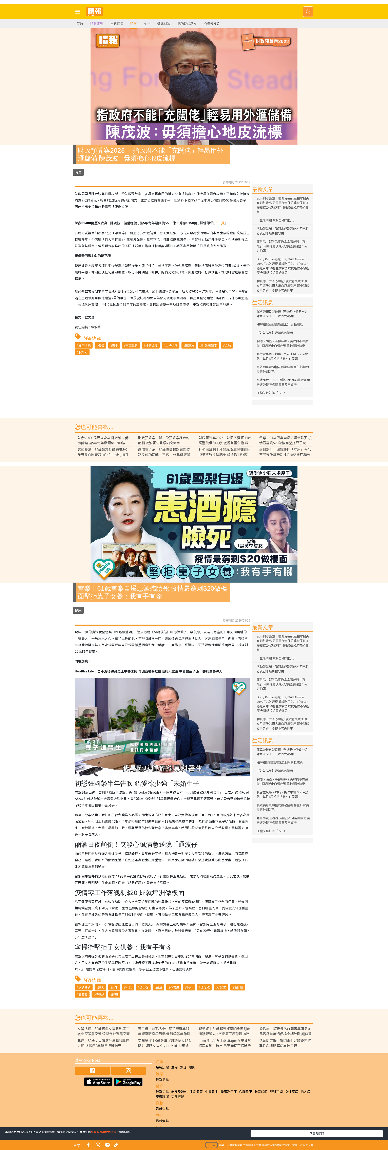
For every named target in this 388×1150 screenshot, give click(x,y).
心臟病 (174, 987)
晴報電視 (96, 23)
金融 (228, 345)
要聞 (174, 1067)
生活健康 (196, 1091)
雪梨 (129, 987)
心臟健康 (245, 1091)
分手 (115, 987)
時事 (133, 23)
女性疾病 (291, 1091)
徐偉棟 (205, 987)
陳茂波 (189, 345)
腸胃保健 (260, 1091)
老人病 (305, 1091)
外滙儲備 (152, 345)
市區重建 (132, 345)
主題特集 (116, 23)
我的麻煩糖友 (187, 23)
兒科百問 (276, 1091)
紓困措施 (84, 345)
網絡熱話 (84, 987)
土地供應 (171, 345)
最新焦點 (162, 1067)
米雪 (190, 987)
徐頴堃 (221, 987)
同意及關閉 (317, 1133)
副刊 (147, 23)
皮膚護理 (162, 1096)
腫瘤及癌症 (228, 1091)
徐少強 (144, 987)
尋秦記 (99, 994)
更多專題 (177, 1096)
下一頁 (219, 223)
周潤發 (83, 994)
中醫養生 (211, 1091)
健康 (80, 23)
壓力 (101, 987)
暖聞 (192, 1067)
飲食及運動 (179, 1091)
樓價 (101, 345)
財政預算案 (209, 345)
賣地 (115, 345)
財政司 (83, 352)
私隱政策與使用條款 (103, 1132)
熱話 (183, 1067)
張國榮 (238, 987)
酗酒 (159, 987)
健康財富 (163, 23)
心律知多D (211, 23)
